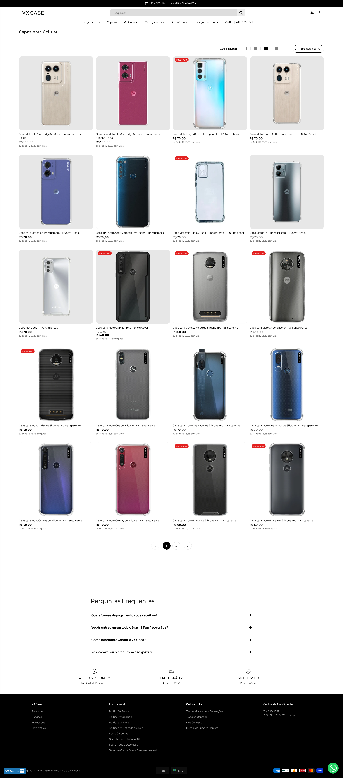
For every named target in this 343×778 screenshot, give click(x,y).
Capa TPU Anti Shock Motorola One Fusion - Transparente (130, 232)
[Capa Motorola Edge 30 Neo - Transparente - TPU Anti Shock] (210, 192)
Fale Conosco (194, 722)
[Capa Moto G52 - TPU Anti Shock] (56, 287)
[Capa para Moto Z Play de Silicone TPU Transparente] (56, 385)
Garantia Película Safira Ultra (126, 739)
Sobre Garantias (118, 733)
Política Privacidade (120, 716)
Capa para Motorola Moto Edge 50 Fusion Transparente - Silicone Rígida (129, 135)
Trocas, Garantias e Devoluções (204, 711)
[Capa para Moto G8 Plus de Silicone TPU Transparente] (56, 479)
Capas (111, 22)
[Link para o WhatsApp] (333, 768)
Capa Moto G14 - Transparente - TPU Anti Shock (278, 232)
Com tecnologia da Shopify (64, 770)
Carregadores (154, 22)
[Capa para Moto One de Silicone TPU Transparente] (133, 385)
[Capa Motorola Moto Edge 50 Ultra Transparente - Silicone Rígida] (56, 93)
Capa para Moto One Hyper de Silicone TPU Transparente (206, 425)
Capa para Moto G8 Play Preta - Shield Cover (122, 327)
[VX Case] (33, 12)
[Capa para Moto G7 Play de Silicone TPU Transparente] (287, 479)
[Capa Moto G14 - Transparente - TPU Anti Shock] (287, 192)
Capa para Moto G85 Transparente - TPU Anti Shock (49, 232)
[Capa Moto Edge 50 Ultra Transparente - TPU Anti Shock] (287, 93)
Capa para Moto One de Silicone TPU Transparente (126, 425)
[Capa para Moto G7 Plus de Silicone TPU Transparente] (210, 479)
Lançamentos (91, 22)
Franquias (37, 711)
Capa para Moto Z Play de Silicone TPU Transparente (50, 425)
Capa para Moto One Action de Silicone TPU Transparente (284, 425)
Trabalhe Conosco (196, 716)
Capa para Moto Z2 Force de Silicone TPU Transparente (205, 327)
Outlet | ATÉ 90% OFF (239, 22)
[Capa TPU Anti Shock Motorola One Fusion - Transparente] (133, 192)
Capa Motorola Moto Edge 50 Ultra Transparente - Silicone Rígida (53, 135)
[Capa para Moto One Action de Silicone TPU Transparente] (287, 385)
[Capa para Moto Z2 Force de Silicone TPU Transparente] (210, 287)
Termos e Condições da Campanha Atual (133, 750)
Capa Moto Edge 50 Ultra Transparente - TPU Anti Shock (283, 134)
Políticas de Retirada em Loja (126, 728)
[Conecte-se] (312, 13)
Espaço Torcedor (205, 22)
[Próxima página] (188, 545)
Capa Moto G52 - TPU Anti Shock (38, 327)
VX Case (44, 770)
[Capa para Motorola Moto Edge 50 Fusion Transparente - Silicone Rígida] (133, 93)
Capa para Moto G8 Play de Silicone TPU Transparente (127, 520)
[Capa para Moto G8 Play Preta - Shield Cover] (133, 287)
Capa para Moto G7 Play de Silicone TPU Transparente (281, 520)
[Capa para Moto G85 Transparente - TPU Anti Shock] (56, 192)
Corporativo (39, 728)
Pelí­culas (130, 22)
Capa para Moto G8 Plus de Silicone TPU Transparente (50, 520)
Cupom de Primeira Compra (202, 728)
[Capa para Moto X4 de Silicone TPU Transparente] (287, 287)
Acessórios (178, 22)
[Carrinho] (320, 13)
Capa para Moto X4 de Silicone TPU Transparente (279, 327)
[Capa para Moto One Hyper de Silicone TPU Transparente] (210, 385)
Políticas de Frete (119, 722)
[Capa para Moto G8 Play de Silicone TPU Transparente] (133, 479)
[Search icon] (241, 12)
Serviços (37, 716)
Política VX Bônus (119, 711)
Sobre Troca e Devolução (123, 744)
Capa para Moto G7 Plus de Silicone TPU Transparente (204, 520)
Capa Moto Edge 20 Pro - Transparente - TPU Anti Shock (206, 134)
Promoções (38, 722)
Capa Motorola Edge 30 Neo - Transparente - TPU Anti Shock (208, 232)
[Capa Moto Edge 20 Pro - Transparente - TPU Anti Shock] (210, 93)
